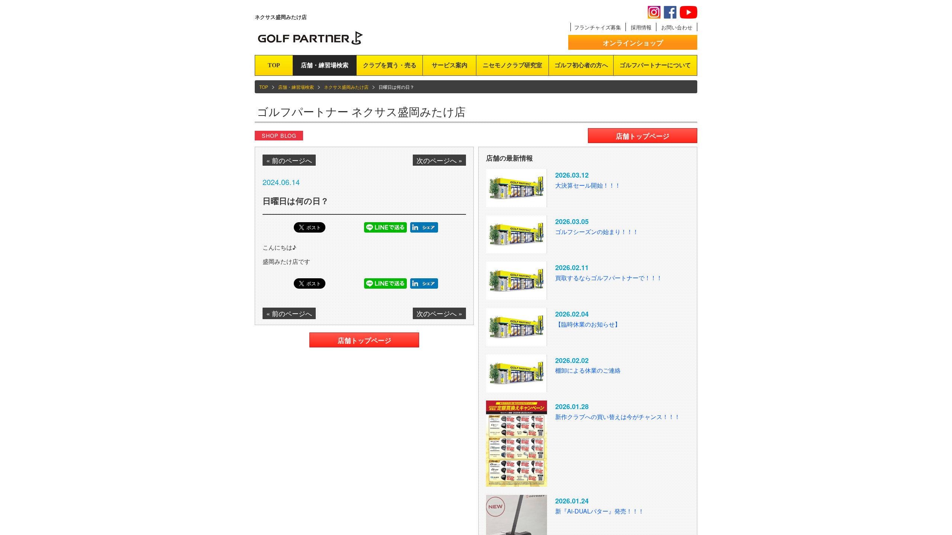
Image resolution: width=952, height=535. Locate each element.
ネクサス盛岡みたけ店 (346, 87)
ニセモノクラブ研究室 (512, 65)
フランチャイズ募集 (597, 27)
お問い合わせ (676, 27)
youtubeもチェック (688, 12)
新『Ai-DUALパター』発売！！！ (599, 511)
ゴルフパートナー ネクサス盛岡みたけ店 (361, 111)
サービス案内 (449, 65)
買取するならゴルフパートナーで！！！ (608, 277)
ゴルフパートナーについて (655, 65)
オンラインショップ (633, 43)
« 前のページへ (289, 160)
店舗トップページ (364, 340)
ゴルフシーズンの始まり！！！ (597, 231)
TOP (274, 65)
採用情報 (641, 27)
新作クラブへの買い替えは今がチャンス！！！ (617, 416)
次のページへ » (439, 160)
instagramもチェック (654, 12)
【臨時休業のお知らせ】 (588, 324)
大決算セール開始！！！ (588, 185)
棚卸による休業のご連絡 (588, 370)
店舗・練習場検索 (324, 65)
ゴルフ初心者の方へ (581, 65)
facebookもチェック (670, 12)
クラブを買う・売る (389, 65)
